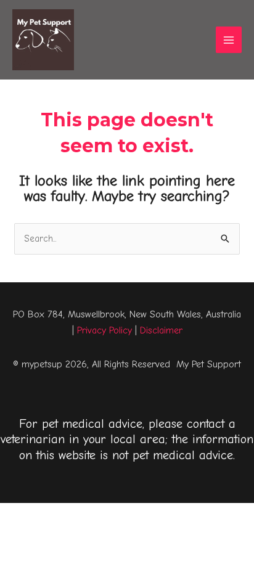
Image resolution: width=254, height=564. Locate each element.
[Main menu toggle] (229, 40)
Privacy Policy (104, 330)
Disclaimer (161, 330)
